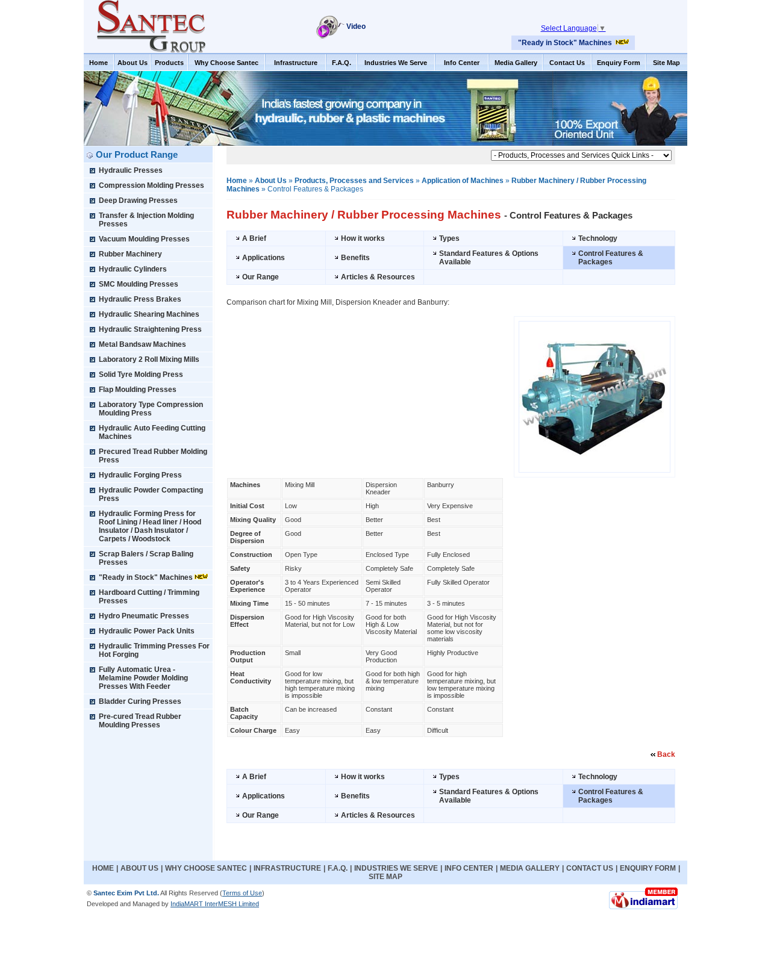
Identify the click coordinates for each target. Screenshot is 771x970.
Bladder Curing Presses (140, 701)
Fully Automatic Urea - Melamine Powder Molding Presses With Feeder (143, 678)
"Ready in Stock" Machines (565, 43)
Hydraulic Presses (131, 170)
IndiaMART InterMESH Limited (214, 903)
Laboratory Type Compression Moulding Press (151, 408)
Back (666, 754)
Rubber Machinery (130, 254)
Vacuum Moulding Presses (144, 239)
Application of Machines (463, 180)
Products (169, 62)
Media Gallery (516, 62)
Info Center (461, 62)
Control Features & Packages (610, 257)
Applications (263, 257)
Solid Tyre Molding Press (141, 374)
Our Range (260, 277)
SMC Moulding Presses (138, 284)
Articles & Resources (378, 277)
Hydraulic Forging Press (140, 475)
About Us (132, 62)
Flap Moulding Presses (137, 389)
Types (449, 238)
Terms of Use (242, 893)
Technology (597, 238)
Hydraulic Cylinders (133, 269)
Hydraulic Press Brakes (140, 299)
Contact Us (567, 62)
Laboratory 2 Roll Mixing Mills (149, 359)
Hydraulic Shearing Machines (149, 314)
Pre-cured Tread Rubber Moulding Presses (140, 720)
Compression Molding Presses (151, 185)
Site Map (666, 62)
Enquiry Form (618, 62)
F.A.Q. (341, 62)
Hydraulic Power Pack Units (147, 631)
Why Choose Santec (226, 62)
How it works (363, 238)
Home (98, 62)
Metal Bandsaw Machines (142, 344)
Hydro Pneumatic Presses (144, 616)
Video (356, 26)
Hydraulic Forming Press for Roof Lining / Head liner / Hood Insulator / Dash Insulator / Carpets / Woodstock (150, 526)
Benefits (355, 257)
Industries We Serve (395, 62)
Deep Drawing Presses (138, 200)
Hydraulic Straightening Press (150, 329)
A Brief (254, 238)
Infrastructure (295, 62)
